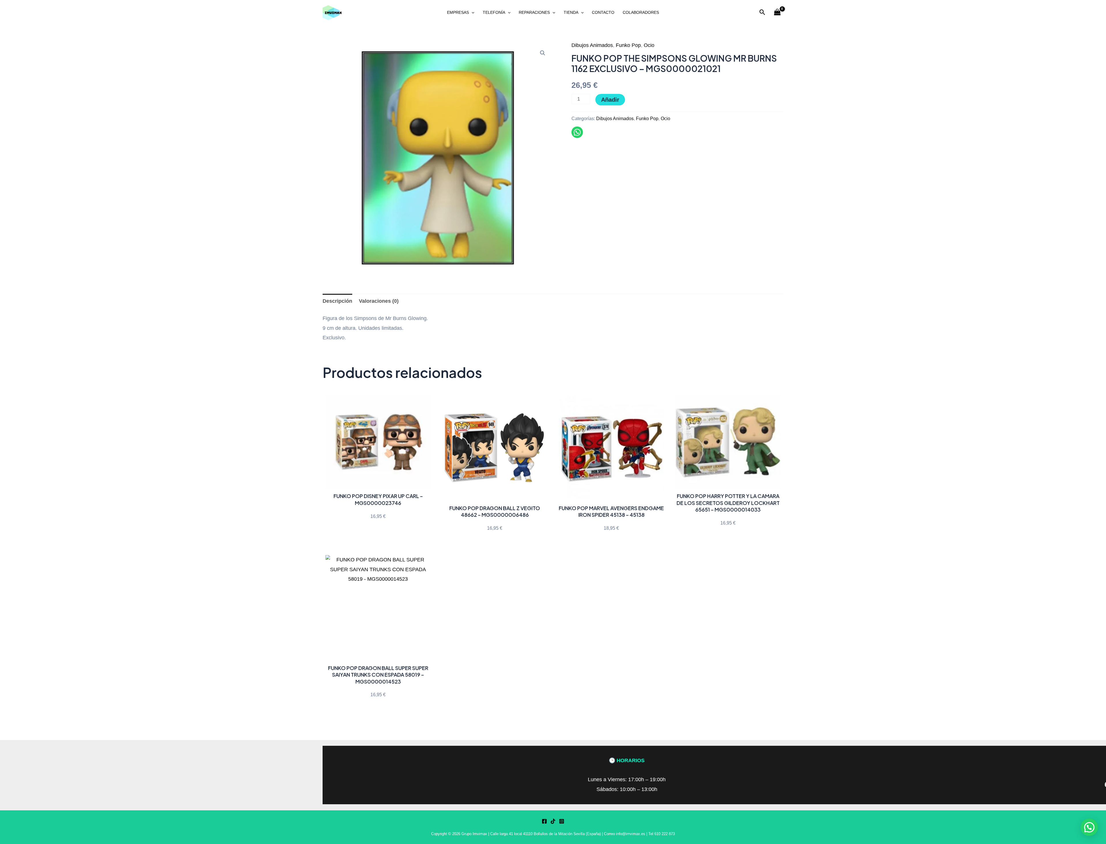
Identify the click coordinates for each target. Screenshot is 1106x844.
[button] (762, 12)
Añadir (610, 99)
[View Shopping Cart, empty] (777, 13)
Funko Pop (628, 45)
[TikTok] (553, 821)
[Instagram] (561, 821)
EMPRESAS (458, 12)
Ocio (649, 45)
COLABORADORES (641, 12)
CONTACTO (603, 12)
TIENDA (571, 12)
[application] (471, 12)
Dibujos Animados (592, 45)
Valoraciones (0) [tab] (379, 301)
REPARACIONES (534, 12)
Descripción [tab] (337, 301)
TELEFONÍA (494, 12)
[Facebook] (544, 821)
